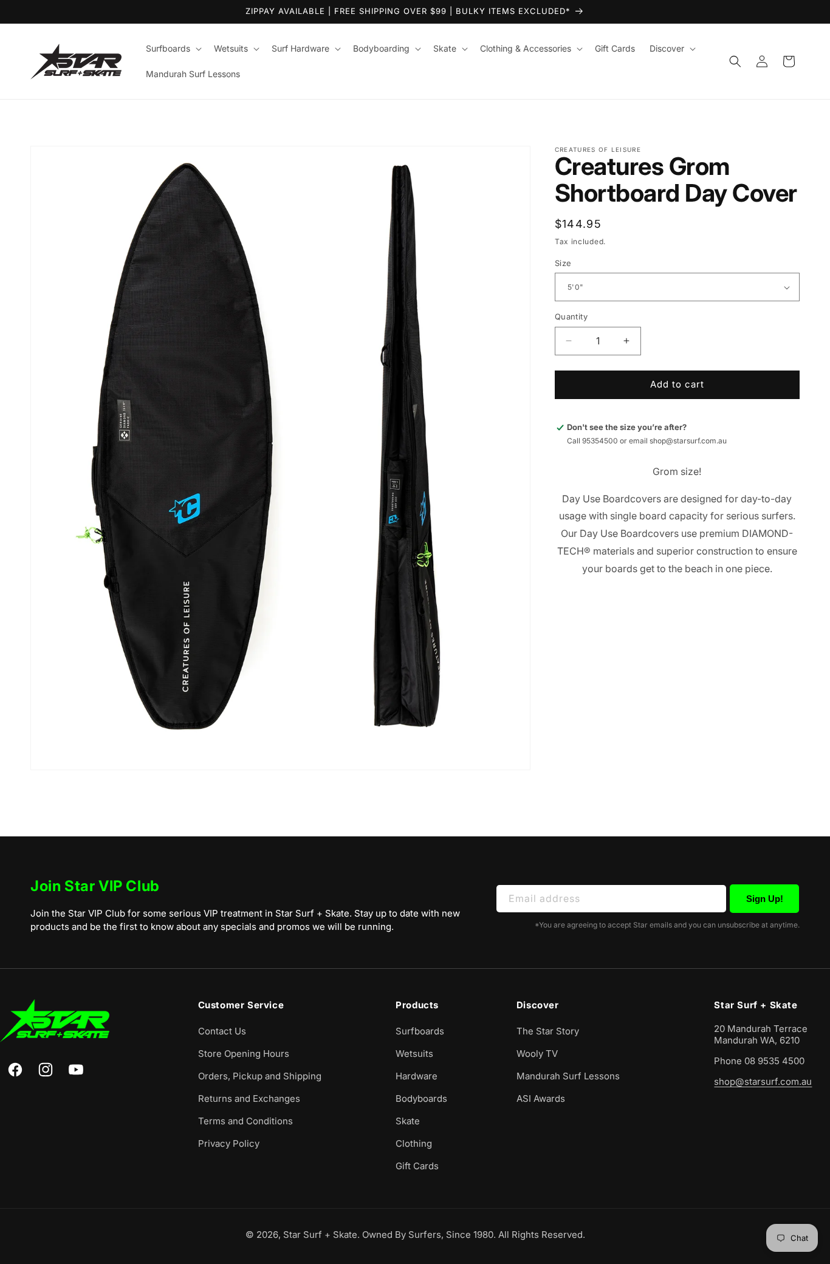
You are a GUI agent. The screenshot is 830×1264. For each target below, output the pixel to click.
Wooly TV (537, 1054)
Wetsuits (414, 1054)
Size (563, 263)
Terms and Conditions (245, 1121)
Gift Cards (417, 1166)
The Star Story (547, 1031)
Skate (408, 1121)
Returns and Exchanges (249, 1099)
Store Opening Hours (243, 1054)
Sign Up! (764, 898)
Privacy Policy (228, 1144)
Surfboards (420, 1031)
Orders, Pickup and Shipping (259, 1076)
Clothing (414, 1144)
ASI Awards (540, 1099)
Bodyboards (421, 1099)
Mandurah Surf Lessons (568, 1076)
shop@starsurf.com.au (763, 1082)
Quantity (571, 316)
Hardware (416, 1076)
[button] (173, 48)
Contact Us (222, 1031)
